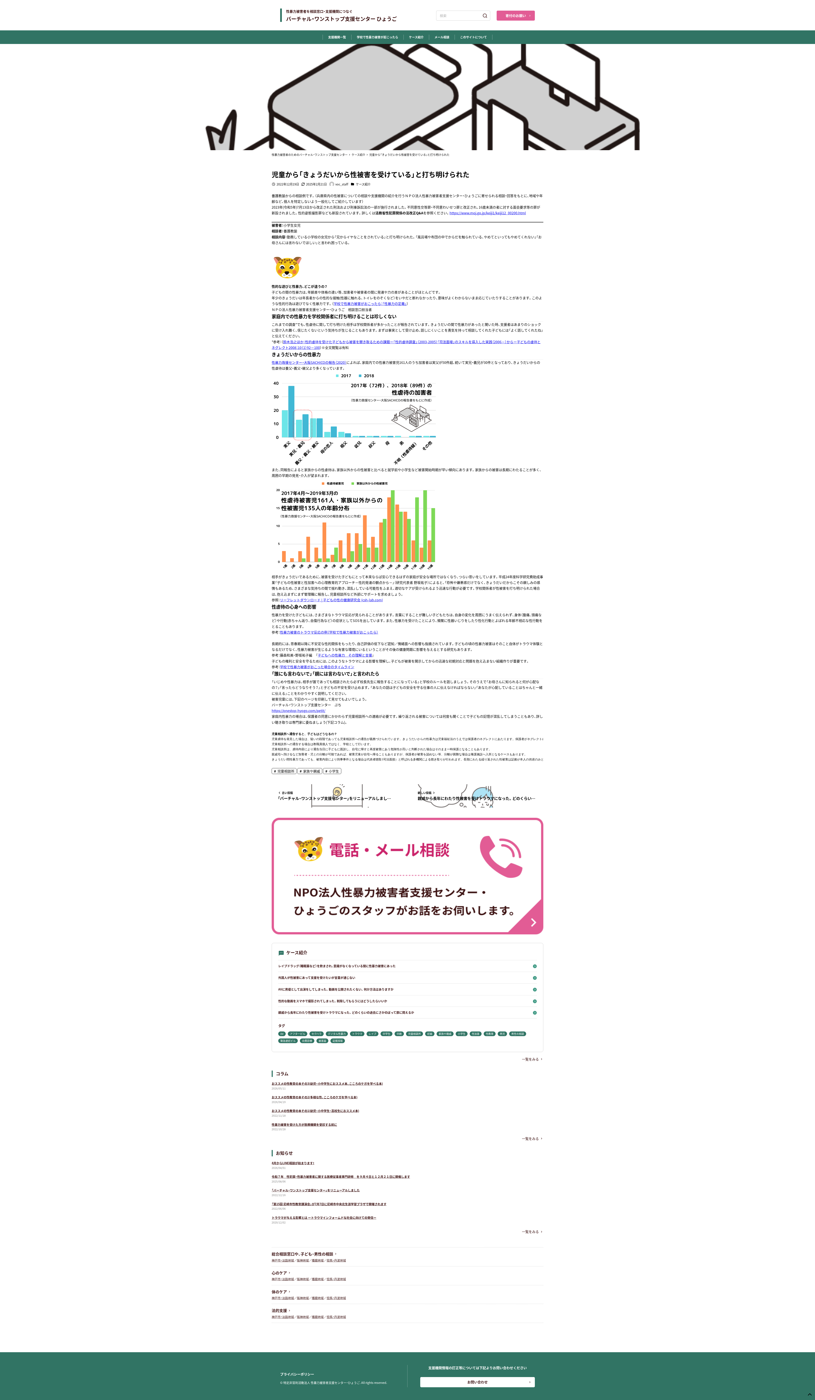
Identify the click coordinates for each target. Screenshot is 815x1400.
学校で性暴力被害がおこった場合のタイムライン (317, 666)
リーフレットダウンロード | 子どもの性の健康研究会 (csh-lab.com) (331, 599)
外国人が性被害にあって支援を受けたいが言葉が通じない (316, 977)
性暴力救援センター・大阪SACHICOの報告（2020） (309, 362)
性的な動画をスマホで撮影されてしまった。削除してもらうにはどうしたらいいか (332, 1001)
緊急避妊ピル (288, 1041)
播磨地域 (318, 1260)
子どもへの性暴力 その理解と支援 (345, 655)
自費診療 (307, 1041)
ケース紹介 (363, 184)
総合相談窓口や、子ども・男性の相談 (302, 1254)
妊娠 (429, 1034)
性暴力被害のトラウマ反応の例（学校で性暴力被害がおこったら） (329, 632)
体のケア (279, 1291)
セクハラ (317, 1034)
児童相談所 (285, 771)
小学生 (333, 771)
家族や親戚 (311, 771)
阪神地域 (303, 1260)
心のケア (279, 1273)
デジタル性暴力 (337, 1034)
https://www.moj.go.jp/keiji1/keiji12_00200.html (488, 212)
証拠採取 (338, 1041)
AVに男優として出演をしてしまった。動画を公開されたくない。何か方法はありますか (335, 989)
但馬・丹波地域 (336, 1260)
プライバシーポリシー (297, 1374)
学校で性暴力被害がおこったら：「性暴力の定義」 (370, 303)
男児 (502, 1034)
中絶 (399, 1034)
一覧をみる (530, 1059)
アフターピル (297, 1034)
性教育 (489, 1034)
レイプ (372, 1034)
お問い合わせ (477, 1381)
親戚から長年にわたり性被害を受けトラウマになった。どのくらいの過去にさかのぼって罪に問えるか (346, 1012)
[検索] (485, 16)
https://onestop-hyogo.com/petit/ (298, 710)
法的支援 (279, 1310)
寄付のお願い (516, 15)
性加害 (475, 1034)
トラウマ (357, 1034)
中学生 (386, 1034)
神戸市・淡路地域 (283, 1260)
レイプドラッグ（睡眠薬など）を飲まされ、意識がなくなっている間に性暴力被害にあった (337, 966)
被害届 (322, 1041)
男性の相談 (517, 1034)
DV (282, 1034)
